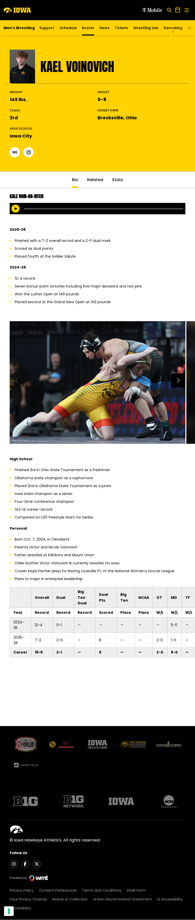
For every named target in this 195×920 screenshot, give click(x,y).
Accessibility (20, 908)
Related (95, 180)
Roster (88, 27)
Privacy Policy (22, 890)
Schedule (68, 27)
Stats (117, 180)
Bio (75, 180)
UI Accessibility (170, 899)
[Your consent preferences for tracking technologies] (9, 911)
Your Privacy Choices (28, 899)
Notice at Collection (70, 899)
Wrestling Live (145, 29)
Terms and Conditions (101, 890)
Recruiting (173, 27)
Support (46, 27)
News (104, 27)
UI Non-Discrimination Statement (122, 899)
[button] (178, 380)
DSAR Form (136, 890)
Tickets (121, 29)
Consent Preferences (58, 890)
